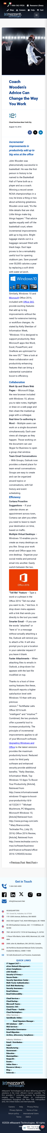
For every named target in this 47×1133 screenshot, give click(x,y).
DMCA (28, 1117)
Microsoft (14, 297)
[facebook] (30, 132)
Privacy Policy (32, 1107)
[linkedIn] (41, 132)
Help (21, 1107)
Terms (18, 1117)
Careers (12, 1107)
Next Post (31, 862)
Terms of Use (32, 1110)
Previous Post (18, 862)
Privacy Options (16, 1110)
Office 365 (28, 302)
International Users (31, 1113)
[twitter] (35, 132)
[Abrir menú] (36, 15)
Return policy (13, 1113)
